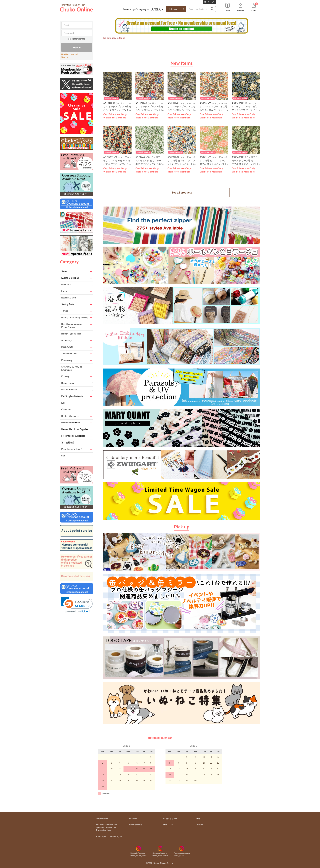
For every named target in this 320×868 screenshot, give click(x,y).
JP (209, 2)
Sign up (64, 57)
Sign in (77, 47)
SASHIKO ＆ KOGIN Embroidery (71, 368)
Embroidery (66, 360)
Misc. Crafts (67, 347)
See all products (182, 192)
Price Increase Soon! (71, 449)
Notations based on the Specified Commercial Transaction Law (106, 827)
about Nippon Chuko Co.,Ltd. (109, 836)
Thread (64, 311)
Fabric (64, 291)
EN (213, 2)
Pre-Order (66, 284)
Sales (64, 271)
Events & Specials (70, 278)
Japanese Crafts (69, 353)
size (63, 455)
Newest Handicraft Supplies (74, 429)
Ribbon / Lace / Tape (71, 333)
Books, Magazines (70, 416)
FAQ (198, 818)
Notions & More (68, 297)
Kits (63, 403)
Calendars (66, 409)
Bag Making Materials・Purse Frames (72, 325)
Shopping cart (102, 818)
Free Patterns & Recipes (73, 436)
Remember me (78, 39)
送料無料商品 (67, 442)
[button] (76, 605)
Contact (199, 824)
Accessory (66, 340)
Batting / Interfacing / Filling (74, 317)
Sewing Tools (67, 304)
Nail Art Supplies (69, 389)
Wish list (133, 818)
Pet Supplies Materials (72, 396)
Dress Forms (67, 383)
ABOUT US (167, 824)
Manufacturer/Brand (70, 422)
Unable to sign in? (69, 54)
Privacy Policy (135, 824)
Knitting (65, 376)
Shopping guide (169, 818)
